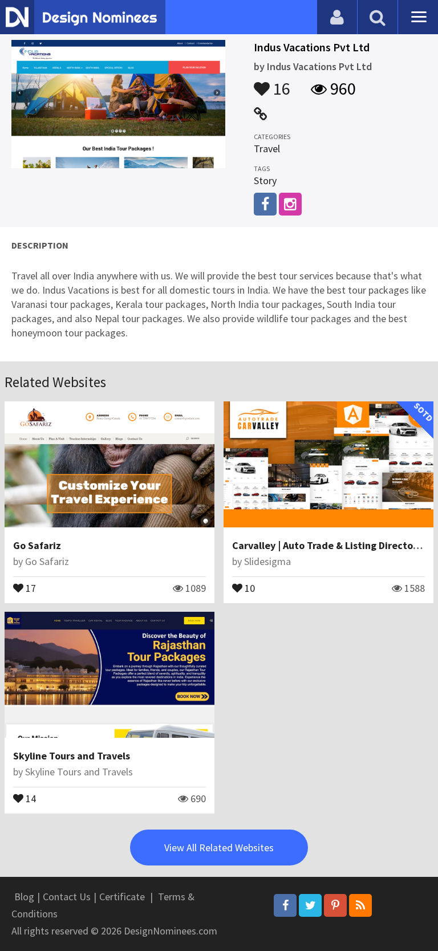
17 (29, 587)
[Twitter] (310, 905)
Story (265, 180)
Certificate (122, 896)
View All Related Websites (219, 847)
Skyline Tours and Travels (71, 755)
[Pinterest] (335, 905)
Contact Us (67, 896)
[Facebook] (285, 905)
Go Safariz (37, 545)
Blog (24, 896)
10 (248, 587)
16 (280, 83)
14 (29, 797)
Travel (267, 148)
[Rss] (360, 905)
